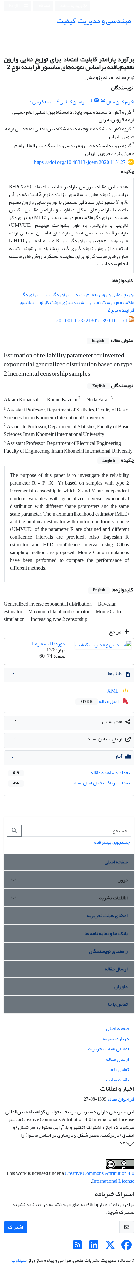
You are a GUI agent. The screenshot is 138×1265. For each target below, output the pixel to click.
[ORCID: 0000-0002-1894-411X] (96, 100)
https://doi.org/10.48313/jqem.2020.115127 (79, 162)
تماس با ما (118, 1004)
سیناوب (19, 1260)
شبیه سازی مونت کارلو (62, 302)
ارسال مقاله (116, 969)
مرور (123, 880)
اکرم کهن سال (120, 102)
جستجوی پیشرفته (112, 842)
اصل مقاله (100, 701)
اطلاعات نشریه (113, 898)
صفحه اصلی (116, 862)
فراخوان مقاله (120, 1099)
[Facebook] (126, 1247)
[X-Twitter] (110, 1247)
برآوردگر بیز (56, 294)
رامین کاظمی (72, 102)
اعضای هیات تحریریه (107, 915)
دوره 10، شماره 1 (48, 644)
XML (113, 691)
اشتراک (15, 1227)
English (15, 6)
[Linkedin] (93, 1247)
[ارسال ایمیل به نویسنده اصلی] (102, 100)
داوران (121, 986)
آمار (118, 756)
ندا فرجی (41, 102)
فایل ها (115, 673)
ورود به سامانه (71, 6)
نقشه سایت (117, 1079)
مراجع (115, 632)
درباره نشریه (116, 1038)
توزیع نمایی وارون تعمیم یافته (104, 294)
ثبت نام (44, 5)
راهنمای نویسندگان (108, 951)
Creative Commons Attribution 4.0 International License (99, 1177)
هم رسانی (112, 721)
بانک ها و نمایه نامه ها (106, 933)
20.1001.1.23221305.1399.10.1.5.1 (92, 320)
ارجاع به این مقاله (104, 739)
